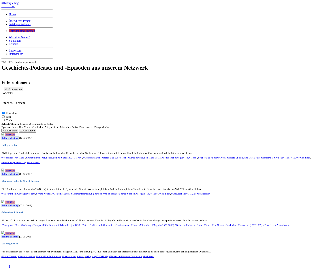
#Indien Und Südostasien (114, 157)
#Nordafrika (267, 157)
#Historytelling (10, 3)
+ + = (8, 6)
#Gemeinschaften (92, 157)
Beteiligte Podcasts (20, 24)
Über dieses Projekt (20, 20)
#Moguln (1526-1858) (186, 157)
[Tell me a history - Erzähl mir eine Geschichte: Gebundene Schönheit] (3, 201)
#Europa (36, 225)
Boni (9, 116)
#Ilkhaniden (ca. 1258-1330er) (73, 225)
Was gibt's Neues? (19, 37)
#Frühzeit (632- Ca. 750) (70, 157)
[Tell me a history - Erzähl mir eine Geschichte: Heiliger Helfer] (3, 134)
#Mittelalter (168, 157)
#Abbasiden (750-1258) (13, 157)
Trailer (9, 120)
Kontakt (13, 44)
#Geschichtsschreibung (82, 193)
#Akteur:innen (33, 157)
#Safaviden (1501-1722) (13, 162)
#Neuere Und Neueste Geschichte (243, 157)
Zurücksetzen (27, 130)
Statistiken (15, 40)
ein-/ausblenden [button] (13, 89)
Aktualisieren (10, 130)
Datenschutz (16, 53)
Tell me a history (10, 138)
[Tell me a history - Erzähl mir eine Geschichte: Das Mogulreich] (3, 233)
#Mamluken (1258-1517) (148, 157)
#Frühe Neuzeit (49, 157)
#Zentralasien (33, 162)
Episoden (11, 113)
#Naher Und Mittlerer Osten (212, 157)
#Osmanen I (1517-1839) (286, 157)
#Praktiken (305, 157)
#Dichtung (26, 225)
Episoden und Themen (22, 30)
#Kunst (131, 157)
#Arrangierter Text (26, 193)
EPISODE (10, 134)
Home (12, 14)
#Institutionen (128, 193)
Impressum (15, 50)
